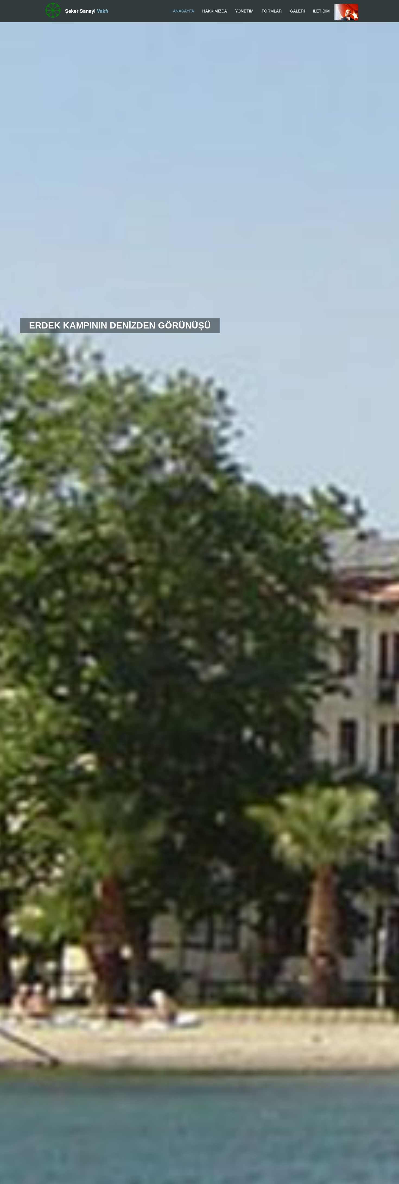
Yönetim (244, 11)
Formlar (272, 11)
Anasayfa (183, 11)
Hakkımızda (214, 11)
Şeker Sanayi (86, 10)
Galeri (297, 11)
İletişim (321, 11)
